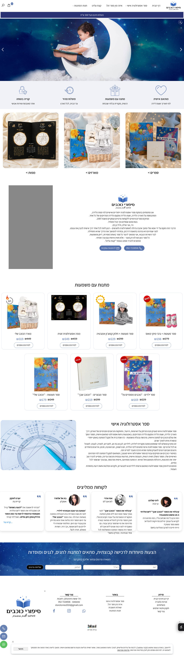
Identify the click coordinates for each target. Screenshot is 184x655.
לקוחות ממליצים (92, 487)
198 (159, 339)
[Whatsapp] (3, 644)
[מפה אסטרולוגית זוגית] (69, 319)
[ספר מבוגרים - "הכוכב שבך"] (92, 390)
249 (52, 399)
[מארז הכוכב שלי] (23, 329)
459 (75, 339)
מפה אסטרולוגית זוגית (69, 334)
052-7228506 (64, 601)
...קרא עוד (7, 522)
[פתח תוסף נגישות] (181, 627)
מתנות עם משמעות (92, 285)
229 (113, 339)
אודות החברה (161, 601)
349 (67, 339)
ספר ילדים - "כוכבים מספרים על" (138, 395)
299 (121, 339)
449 (29, 339)
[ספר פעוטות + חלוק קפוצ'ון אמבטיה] (115, 329)
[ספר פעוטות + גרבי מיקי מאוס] (161, 329)
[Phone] (3, 628)
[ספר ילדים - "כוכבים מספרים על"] (138, 390)
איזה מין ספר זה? (114, 5)
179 (44, 400)
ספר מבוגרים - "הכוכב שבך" (92, 395)
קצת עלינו (96, 5)
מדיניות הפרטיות (123, 650)
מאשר (20, 649)
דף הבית (156, 5)
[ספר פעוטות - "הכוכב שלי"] (46, 390)
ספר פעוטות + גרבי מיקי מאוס (161, 334)
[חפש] (3, 5)
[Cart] (9, 5)
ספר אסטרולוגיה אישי (137, 5)
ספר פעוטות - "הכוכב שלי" (46, 395)
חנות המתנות (80, 5)
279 (167, 339)
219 (90, 400)
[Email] (3, 636)
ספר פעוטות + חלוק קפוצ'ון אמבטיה (115, 334)
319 (21, 339)
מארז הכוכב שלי (23, 334)
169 (136, 400)
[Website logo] (173, 7)
